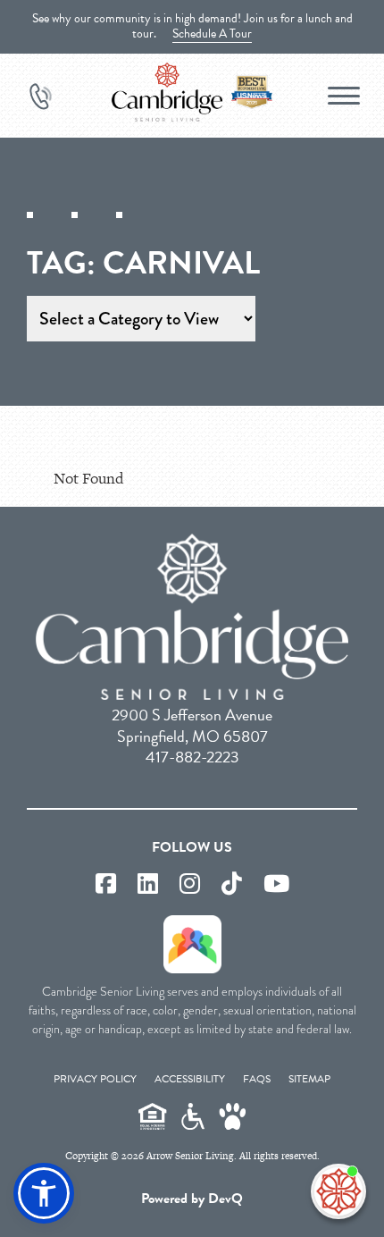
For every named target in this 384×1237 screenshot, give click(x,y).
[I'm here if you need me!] (338, 1191)
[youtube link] (276, 884)
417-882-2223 (192, 757)
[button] (44, 1193)
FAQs (257, 1079)
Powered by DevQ (192, 1198)
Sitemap (309, 1079)
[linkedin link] (148, 884)
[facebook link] (106, 884)
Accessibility (189, 1079)
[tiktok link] (231, 884)
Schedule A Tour (212, 33)
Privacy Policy (95, 1079)
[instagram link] (189, 884)
